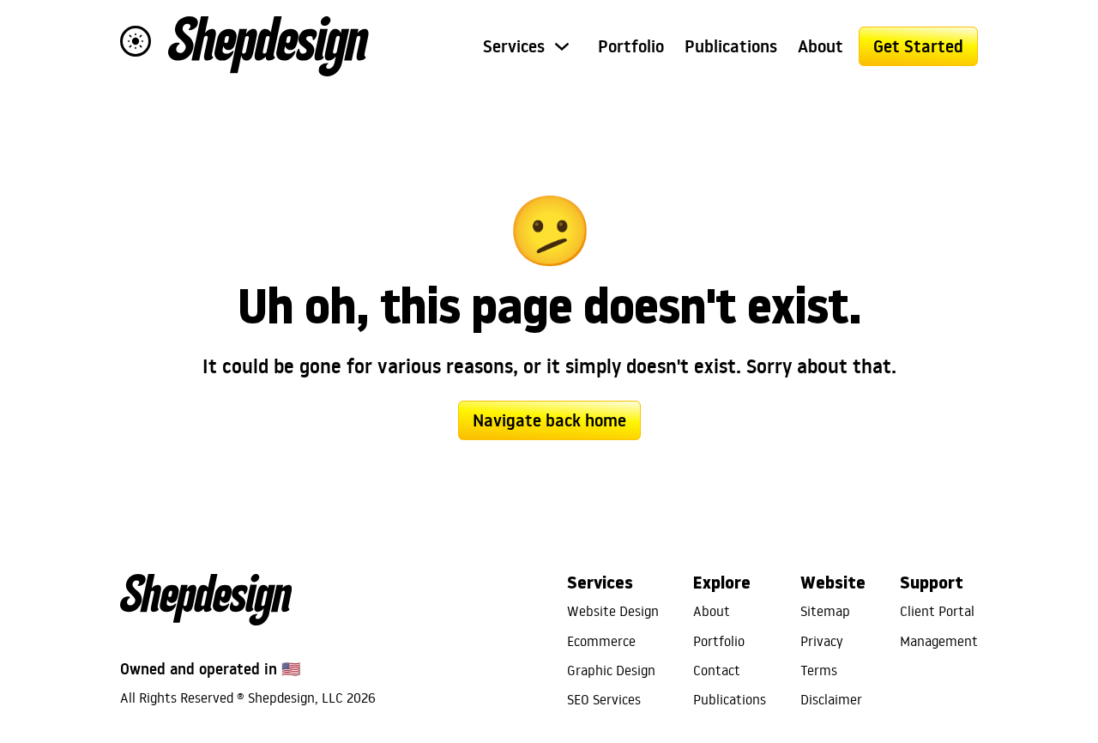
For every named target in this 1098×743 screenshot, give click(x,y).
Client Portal (937, 610)
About (820, 46)
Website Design (613, 610)
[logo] (268, 46)
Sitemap (825, 610)
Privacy (821, 640)
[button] (135, 41)
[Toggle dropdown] (562, 46)
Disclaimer (831, 699)
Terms (818, 670)
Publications (731, 46)
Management (939, 640)
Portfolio (631, 46)
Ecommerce (601, 640)
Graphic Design (611, 670)
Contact (716, 670)
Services (514, 46)
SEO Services (604, 699)
